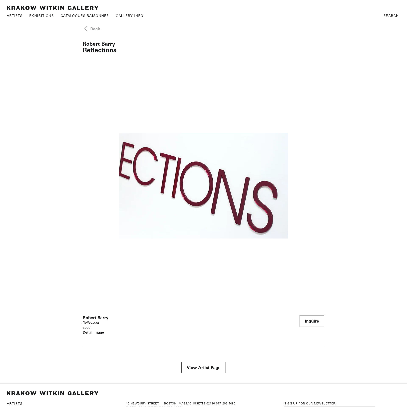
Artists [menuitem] (14, 16)
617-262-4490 (225, 403)
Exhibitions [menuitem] (41, 16)
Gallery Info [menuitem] (129, 16)
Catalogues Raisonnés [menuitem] (85, 16)
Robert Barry (99, 44)
